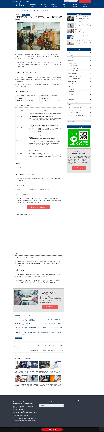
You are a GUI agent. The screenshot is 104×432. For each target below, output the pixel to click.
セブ (71, 94)
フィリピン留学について (74, 78)
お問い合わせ (86, 1)
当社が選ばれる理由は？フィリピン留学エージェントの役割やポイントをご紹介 (82, 42)
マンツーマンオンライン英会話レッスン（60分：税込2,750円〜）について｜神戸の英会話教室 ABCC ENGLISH (41, 333)
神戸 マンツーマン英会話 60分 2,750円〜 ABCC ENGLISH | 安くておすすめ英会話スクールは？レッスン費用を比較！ (41, 319)
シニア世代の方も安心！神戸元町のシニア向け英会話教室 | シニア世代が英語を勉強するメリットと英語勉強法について (39, 346)
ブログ (64, 5)
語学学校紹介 (72, 81)
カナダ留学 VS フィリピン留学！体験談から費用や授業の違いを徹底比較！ (45, 350)
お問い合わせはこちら (50, 306)
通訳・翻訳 (71, 60)
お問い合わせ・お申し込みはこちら (39, 207)
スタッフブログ (72, 102)
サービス (70, 57)
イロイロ (71, 91)
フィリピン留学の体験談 (74, 76)
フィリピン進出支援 (73, 65)
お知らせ (70, 55)
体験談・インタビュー (74, 104)
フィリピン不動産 (72, 63)
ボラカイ (71, 89)
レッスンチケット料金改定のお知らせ (30, 330)
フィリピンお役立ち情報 (74, 112)
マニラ (71, 97)
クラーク (71, 99)
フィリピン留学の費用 (73, 70)
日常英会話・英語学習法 (74, 110)
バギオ (71, 86)
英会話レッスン (32, 5)
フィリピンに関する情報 (74, 107)
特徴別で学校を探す (73, 73)
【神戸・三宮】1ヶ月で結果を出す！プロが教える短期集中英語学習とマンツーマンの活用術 (41, 324)
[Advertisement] (77, 410)
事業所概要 (75, 5)
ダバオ (71, 83)
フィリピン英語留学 (43, 5)
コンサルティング (54, 5)
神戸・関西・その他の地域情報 (76, 115)
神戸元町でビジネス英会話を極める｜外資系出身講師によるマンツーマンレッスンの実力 (42, 327)
